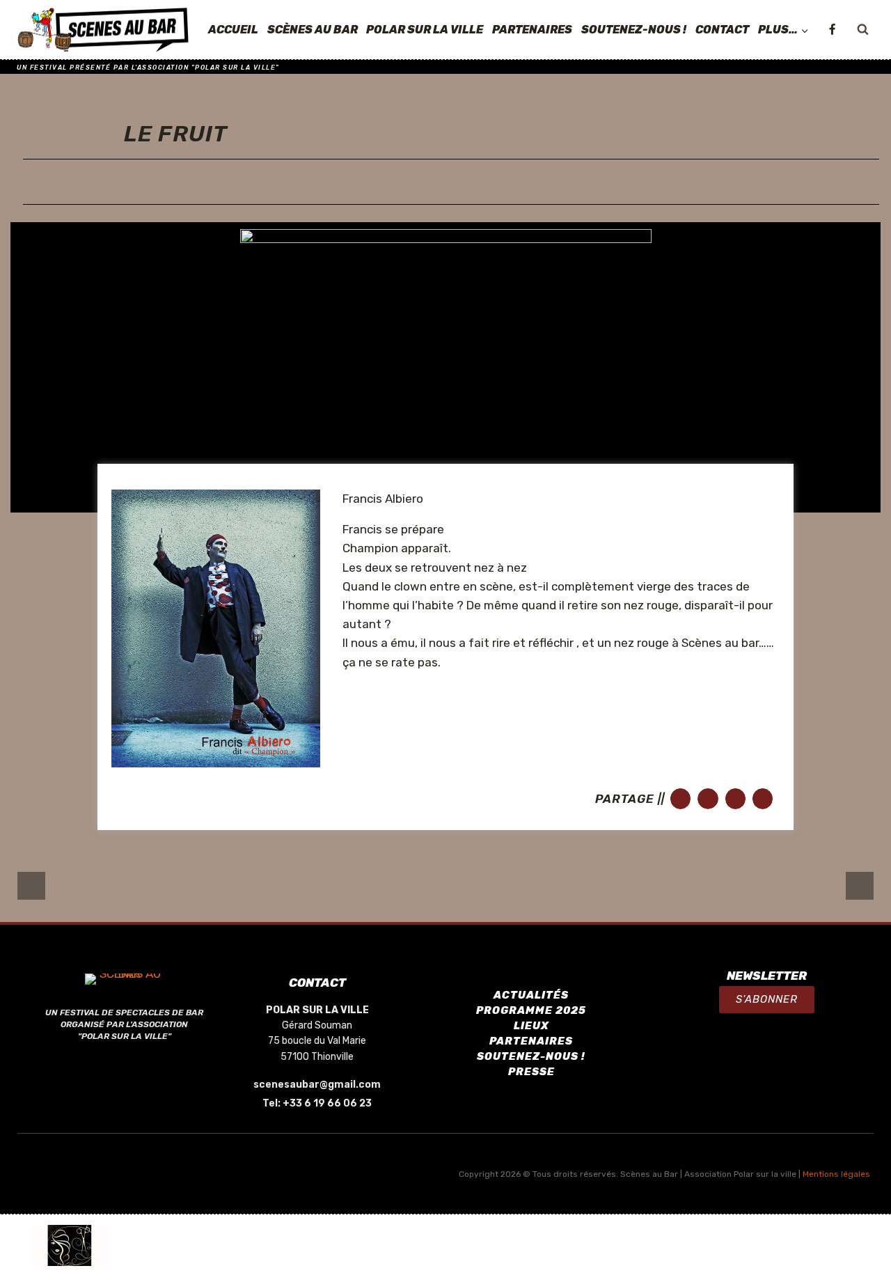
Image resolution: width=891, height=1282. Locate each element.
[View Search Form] (862, 30)
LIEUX (531, 1025)
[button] (766, 999)
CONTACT (722, 29)
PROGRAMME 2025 (531, 1010)
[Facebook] (832, 30)
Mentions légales (836, 1174)
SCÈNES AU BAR (312, 29)
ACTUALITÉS (531, 995)
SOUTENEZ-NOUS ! (633, 29)
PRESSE (531, 1071)
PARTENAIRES (532, 29)
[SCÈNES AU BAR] (104, 30)
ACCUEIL (233, 29)
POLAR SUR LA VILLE (424, 29)
